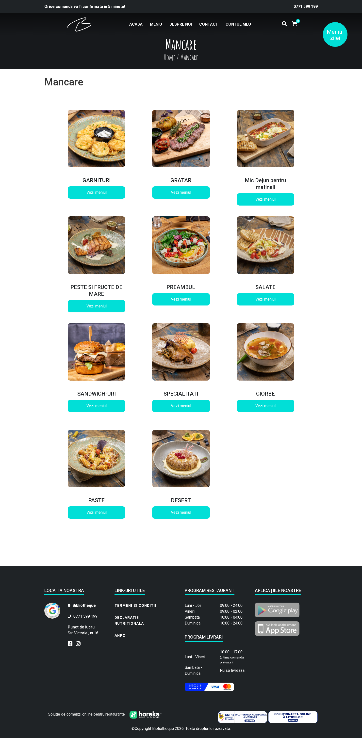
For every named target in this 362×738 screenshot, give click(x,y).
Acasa (136, 24)
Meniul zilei (335, 35)
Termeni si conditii (135, 605)
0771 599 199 (306, 6)
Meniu (156, 24)
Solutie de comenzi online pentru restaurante (87, 714)
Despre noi (180, 24)
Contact (208, 24)
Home (169, 57)
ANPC (120, 635)
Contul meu (238, 24)
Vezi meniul (96, 192)
